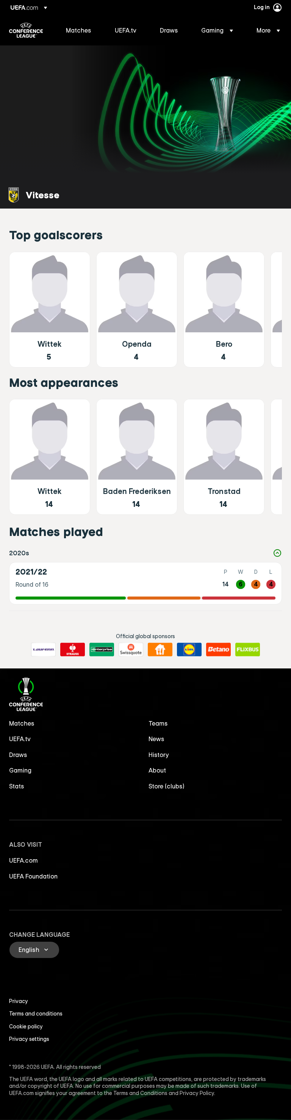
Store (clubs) (167, 786)
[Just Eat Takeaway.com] (160, 649)
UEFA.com (23, 860)
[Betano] (218, 649)
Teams (158, 723)
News (156, 738)
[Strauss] (72, 649)
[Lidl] (189, 649)
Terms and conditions (36, 1014)
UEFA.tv (20, 738)
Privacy (18, 1001)
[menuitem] (81, 30)
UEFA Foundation (33, 876)
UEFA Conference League (26, 30)
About (157, 770)
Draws (18, 754)
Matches (21, 723)
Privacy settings (29, 1039)
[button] (217, 30)
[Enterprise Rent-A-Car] (101, 649)
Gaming (20, 770)
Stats (16, 786)
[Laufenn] (43, 649)
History (159, 754)
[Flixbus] (247, 649)
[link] (78, 30)
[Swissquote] (131, 649)
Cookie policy (26, 1026)
